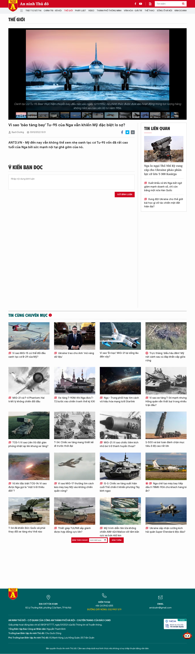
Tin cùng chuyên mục (28, 315)
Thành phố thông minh (109, 10)
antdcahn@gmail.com (160, 607)
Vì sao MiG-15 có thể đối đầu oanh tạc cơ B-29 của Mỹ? (27, 355)
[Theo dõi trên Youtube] (140, 4)
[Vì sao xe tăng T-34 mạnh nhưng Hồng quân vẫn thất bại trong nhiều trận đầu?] (166, 380)
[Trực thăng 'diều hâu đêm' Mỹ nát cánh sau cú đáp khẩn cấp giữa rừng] (166, 336)
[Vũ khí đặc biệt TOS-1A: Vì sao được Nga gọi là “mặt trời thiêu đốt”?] (29, 466)
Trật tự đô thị (33, 10)
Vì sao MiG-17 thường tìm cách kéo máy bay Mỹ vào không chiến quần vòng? (74, 487)
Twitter (127, 132)
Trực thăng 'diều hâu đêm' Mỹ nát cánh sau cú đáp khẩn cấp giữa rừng (165, 357)
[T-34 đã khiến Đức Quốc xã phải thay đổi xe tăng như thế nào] (29, 511)
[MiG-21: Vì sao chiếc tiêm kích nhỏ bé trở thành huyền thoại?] (120, 425)
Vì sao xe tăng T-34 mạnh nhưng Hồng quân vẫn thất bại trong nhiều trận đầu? (166, 401)
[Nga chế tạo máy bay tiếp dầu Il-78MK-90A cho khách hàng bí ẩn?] (166, 466)
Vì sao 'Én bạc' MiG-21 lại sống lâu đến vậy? (119, 355)
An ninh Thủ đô (34, 4)
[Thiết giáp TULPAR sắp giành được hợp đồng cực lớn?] (74, 511)
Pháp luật (80, 10)
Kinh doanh (181, 10)
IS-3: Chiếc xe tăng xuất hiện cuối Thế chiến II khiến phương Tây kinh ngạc (120, 487)
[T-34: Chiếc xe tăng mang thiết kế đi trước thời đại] (74, 425)
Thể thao (149, 10)
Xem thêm (116, 540)
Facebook (122, 132)
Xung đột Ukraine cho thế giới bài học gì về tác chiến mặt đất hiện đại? (163, 203)
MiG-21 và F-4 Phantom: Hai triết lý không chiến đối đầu (26, 399)
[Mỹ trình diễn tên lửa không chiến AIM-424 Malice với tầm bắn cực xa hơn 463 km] (120, 511)
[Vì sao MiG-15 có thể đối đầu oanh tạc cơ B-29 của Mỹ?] (29, 336)
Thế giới (68, 10)
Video (91, 10)
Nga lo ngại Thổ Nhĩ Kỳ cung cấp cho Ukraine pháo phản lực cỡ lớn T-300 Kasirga (163, 170)
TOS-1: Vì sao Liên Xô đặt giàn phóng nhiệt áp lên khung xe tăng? (28, 444)
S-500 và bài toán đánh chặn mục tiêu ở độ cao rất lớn (164, 444)
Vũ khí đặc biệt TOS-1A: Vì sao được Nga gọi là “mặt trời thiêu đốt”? (27, 487)
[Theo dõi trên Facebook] (136, 4)
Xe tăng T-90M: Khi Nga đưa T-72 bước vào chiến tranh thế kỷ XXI (74, 399)
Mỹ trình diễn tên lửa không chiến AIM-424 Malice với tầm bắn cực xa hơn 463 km (119, 532)
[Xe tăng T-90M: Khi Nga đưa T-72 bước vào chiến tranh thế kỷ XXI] (74, 380)
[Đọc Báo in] (152, 3)
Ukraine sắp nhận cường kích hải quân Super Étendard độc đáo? (165, 530)
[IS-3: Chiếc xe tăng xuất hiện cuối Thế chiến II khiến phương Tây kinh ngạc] (120, 466)
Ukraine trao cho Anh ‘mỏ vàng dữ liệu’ (74, 355)
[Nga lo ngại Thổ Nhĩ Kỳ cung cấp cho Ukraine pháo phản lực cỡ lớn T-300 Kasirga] (163, 149)
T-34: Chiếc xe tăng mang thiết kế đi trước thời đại (74, 444)
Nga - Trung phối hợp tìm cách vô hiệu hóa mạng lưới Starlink (119, 399)
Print (133, 132)
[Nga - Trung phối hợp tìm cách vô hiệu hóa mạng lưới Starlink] (120, 380)
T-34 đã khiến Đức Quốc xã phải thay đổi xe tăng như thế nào (26, 530)
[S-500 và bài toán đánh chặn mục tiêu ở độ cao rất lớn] (166, 425)
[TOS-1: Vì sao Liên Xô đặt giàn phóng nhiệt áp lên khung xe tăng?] (29, 425)
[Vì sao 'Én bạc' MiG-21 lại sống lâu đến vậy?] (120, 336)
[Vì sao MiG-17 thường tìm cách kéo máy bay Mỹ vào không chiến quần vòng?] (74, 466)
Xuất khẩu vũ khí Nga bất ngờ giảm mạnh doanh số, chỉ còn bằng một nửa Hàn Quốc (163, 187)
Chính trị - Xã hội (53, 10)
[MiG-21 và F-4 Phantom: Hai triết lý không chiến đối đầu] (29, 380)
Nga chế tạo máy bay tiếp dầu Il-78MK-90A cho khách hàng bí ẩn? (166, 487)
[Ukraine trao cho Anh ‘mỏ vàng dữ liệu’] (74, 336)
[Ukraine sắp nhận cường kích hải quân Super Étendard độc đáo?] (166, 511)
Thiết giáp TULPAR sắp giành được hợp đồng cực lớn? (72, 530)
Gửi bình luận (124, 194)
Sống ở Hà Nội (164, 10)
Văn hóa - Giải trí (133, 10)
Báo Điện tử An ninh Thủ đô (13, 6)
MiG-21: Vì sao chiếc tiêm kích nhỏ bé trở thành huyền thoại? (119, 444)
